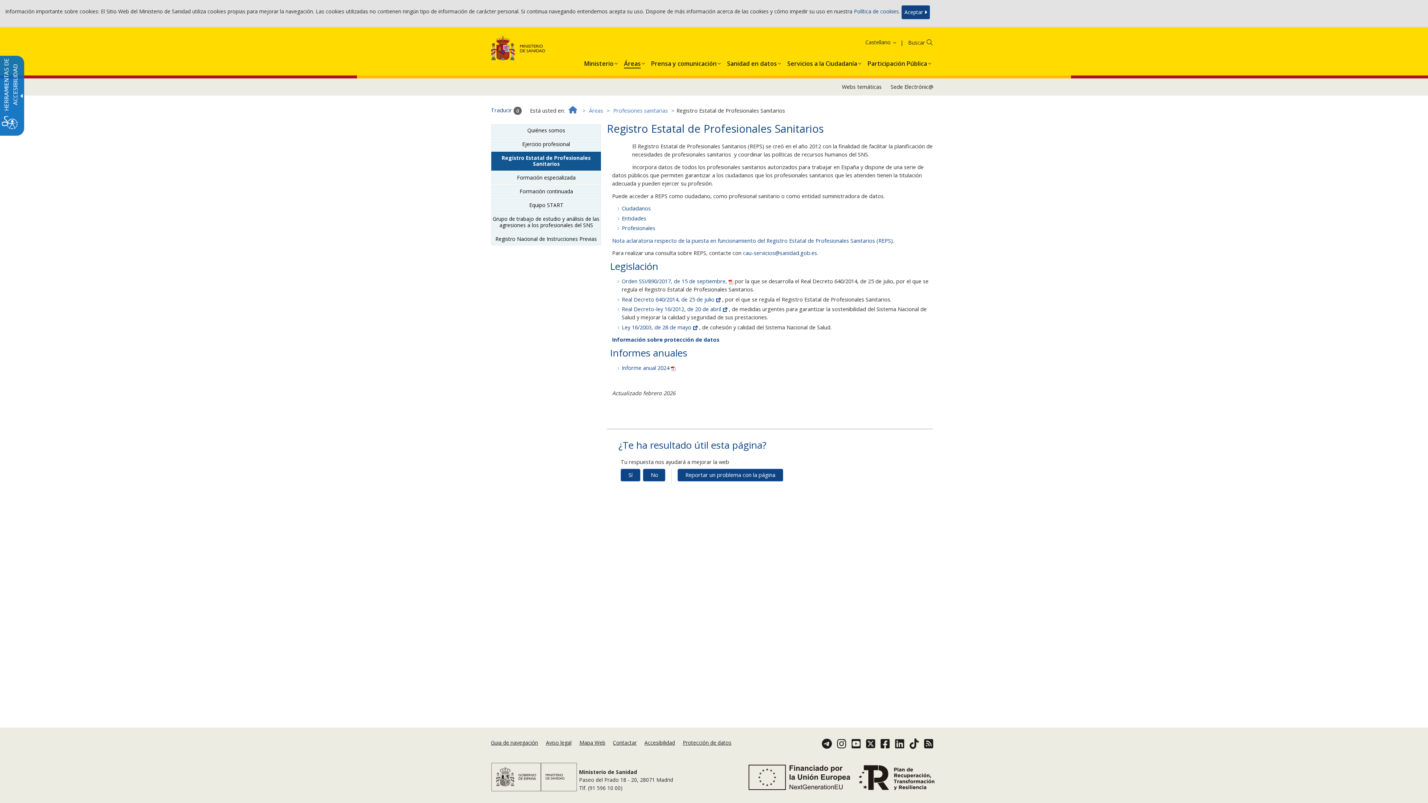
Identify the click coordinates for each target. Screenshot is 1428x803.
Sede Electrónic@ (912, 86)
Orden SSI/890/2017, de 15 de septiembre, (675, 281)
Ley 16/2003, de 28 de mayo (657, 327)
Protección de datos (707, 742)
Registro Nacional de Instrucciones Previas (546, 238)
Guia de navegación (514, 742)
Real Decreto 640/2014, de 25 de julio (669, 299)
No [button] (654, 474)
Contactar (625, 742)
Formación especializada (546, 177)
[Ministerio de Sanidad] (518, 50)
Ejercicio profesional (546, 144)
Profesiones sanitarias (640, 110)
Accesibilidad (659, 742)
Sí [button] (630, 474)
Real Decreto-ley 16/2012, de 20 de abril (672, 309)
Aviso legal (559, 742)
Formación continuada (546, 191)
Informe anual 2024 (646, 367)
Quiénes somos (546, 130)
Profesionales (638, 228)
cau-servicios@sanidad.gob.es (780, 253)
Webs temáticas (862, 86)
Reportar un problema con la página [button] (730, 474)
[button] (871, 42)
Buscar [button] (916, 42)
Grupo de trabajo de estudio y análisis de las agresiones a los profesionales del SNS (546, 221)
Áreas (596, 110)
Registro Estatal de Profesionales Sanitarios (546, 160)
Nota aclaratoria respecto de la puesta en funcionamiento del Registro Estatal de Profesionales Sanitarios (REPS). (753, 240)
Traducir (502, 110)
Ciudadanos (636, 208)
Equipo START (546, 205)
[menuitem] (599, 62)
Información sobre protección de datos (666, 339)
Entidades (634, 218)
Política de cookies (876, 11)
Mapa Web (592, 742)
